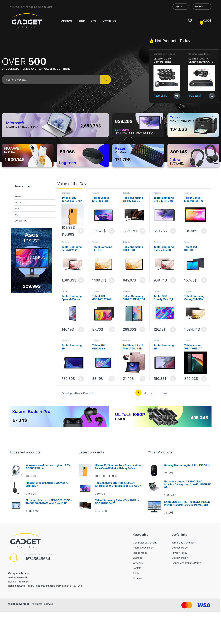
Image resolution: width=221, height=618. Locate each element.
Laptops (137, 557)
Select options (80, 231)
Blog (93, 20)
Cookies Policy (180, 547)
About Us (67, 20)
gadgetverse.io (20, 603)
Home (18, 196)
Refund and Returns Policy (186, 562)
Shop (82, 20)
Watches (137, 562)
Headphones (140, 552)
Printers (137, 573)
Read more (177, 96)
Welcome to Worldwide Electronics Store (30, 6)
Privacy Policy (179, 552)
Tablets (95, 193)
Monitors (137, 578)
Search (105, 79)
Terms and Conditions (184, 542)
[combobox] (51, 79)
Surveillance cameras (164, 55)
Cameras (157, 54)
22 (165, 392)
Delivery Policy (180, 557)
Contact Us (109, 20)
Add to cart (212, 96)
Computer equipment (144, 542)
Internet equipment (143, 547)
